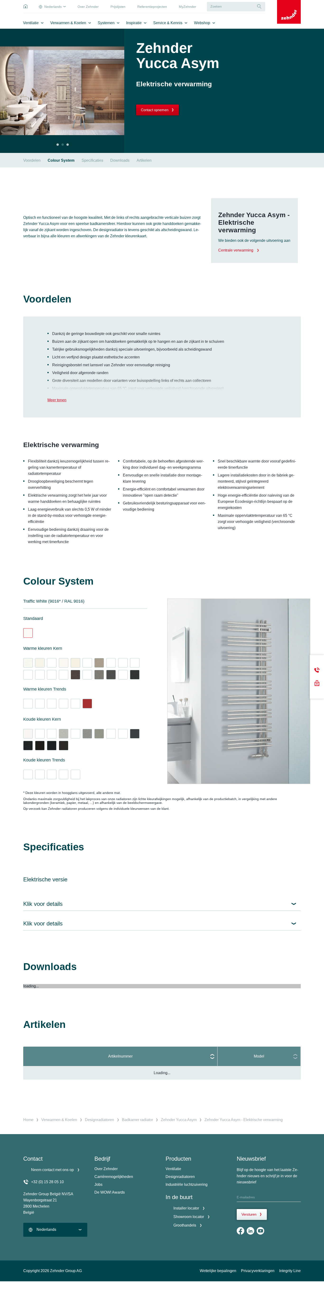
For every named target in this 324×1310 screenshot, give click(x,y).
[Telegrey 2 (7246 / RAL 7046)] (111, 733)
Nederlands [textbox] (46, 1230)
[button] (57, 144)
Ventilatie (31, 23)
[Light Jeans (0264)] (75, 733)
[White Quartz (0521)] (28, 663)
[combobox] (55, 1230)
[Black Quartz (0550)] (28, 745)
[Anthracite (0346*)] (111, 674)
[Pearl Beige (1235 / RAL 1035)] (134, 663)
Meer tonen (56, 400)
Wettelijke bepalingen (218, 1271)
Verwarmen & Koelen (68, 23)
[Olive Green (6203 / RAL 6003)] (51, 703)
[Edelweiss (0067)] (63, 663)
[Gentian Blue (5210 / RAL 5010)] (51, 774)
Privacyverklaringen (257, 1271)
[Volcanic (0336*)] (134, 674)
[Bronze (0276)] (63, 674)
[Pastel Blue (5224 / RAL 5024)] (28, 774)
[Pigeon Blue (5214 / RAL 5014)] (40, 774)
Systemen (106, 23)
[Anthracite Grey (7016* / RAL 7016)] (134, 733)
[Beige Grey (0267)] (51, 674)
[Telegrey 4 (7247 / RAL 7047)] (87, 663)
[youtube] (260, 1231)
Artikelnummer (120, 1056)
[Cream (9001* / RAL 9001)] (75, 663)
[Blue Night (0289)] (75, 774)
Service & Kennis (167, 23)
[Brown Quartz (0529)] (75, 674)
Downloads (120, 160)
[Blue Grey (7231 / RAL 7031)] (123, 733)
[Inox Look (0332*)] (99, 733)
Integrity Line (290, 1271)
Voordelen (32, 160)
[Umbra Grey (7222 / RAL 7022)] (123, 674)
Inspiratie (134, 23)
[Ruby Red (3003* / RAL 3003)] (87, 703)
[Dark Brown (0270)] (87, 674)
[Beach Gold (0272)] (28, 674)
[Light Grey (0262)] (51, 733)
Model (259, 1056)
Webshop (202, 23)
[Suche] (259, 6)
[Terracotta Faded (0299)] (63, 703)
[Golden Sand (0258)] (111, 663)
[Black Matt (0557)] (40, 745)
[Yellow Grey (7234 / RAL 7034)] (123, 663)
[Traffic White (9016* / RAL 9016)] (28, 633)
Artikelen (144, 160)
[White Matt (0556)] (28, 733)
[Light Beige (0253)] (40, 733)
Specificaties (92, 160)
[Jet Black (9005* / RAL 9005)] (63, 745)
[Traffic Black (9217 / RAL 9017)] (51, 745)
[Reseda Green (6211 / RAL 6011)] (40, 703)
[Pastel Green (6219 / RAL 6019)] (28, 703)
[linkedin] (250, 1231)
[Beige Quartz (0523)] (99, 663)
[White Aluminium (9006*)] (63, 733)
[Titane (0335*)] (87, 733)
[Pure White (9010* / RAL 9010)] (40, 663)
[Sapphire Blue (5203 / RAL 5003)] (63, 774)
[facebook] (240, 1231)
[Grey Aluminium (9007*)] (99, 674)
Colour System (61, 160)
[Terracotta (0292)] (75, 703)
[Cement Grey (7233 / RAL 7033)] (51, 663)
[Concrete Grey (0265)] (40, 674)
